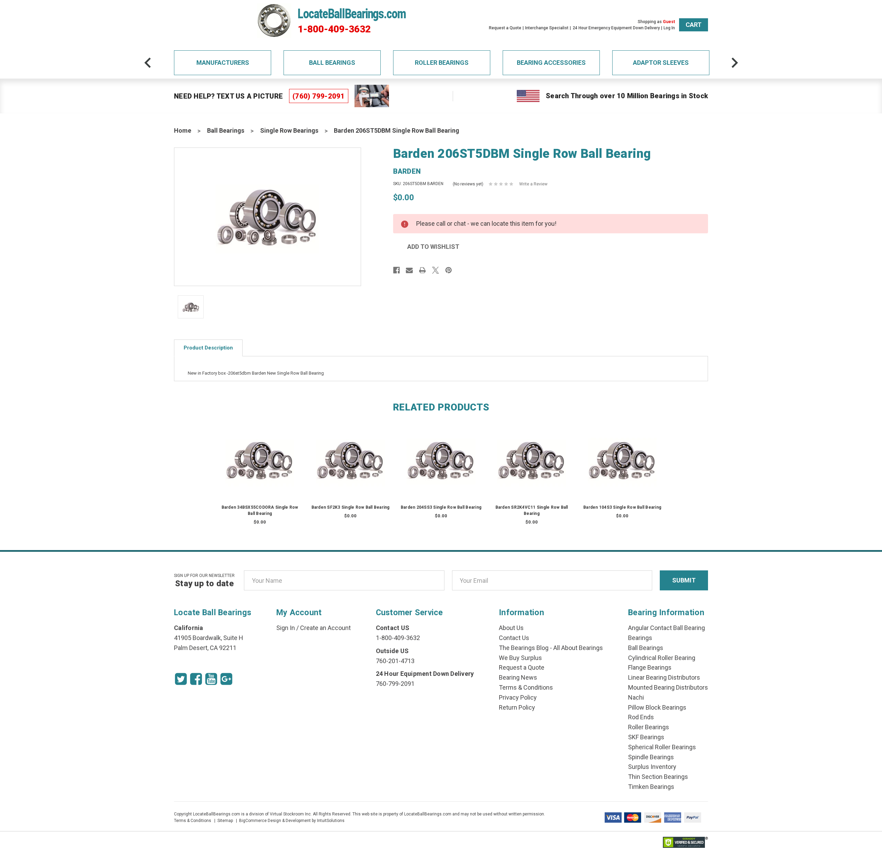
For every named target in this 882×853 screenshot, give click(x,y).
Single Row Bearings (289, 130)
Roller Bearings (442, 62)
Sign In (285, 627)
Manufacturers (222, 62)
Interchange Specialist (546, 28)
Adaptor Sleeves (661, 62)
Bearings (640, 637)
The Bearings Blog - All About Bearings (551, 647)
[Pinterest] (448, 270)
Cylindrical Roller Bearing (661, 657)
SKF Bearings (646, 737)
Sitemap (225, 820)
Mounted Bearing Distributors (668, 687)
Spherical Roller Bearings (662, 747)
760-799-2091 (395, 683)
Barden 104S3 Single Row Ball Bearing (622, 507)
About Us (511, 627)
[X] (435, 270)
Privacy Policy (518, 697)
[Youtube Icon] (211, 679)
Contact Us (514, 637)
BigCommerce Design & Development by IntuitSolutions (292, 820)
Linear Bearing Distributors (664, 677)
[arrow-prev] (147, 62)
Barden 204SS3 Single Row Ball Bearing (441, 507)
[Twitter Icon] (181, 679)
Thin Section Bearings (658, 776)
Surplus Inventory (652, 766)
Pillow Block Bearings (657, 707)
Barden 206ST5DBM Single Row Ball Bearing (396, 130)
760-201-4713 (395, 660)
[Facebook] (396, 270)
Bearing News (518, 677)
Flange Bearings (649, 667)
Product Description (208, 348)
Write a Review (533, 184)
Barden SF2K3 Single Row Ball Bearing (350, 507)
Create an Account (325, 627)
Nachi (636, 697)
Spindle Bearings (651, 757)
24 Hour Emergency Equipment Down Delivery (616, 28)
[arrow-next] (734, 62)
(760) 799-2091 (319, 96)
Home (182, 130)
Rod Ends (641, 717)
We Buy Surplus (520, 657)
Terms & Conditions (526, 687)
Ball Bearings (332, 62)
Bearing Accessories (551, 62)
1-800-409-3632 (334, 29)
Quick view (260, 453)
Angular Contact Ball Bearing (666, 627)
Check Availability (260, 466)
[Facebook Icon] (196, 679)
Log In (669, 28)
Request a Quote (505, 28)
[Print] (422, 270)
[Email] (409, 270)
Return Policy (517, 707)
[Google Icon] (226, 679)
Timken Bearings (651, 786)
